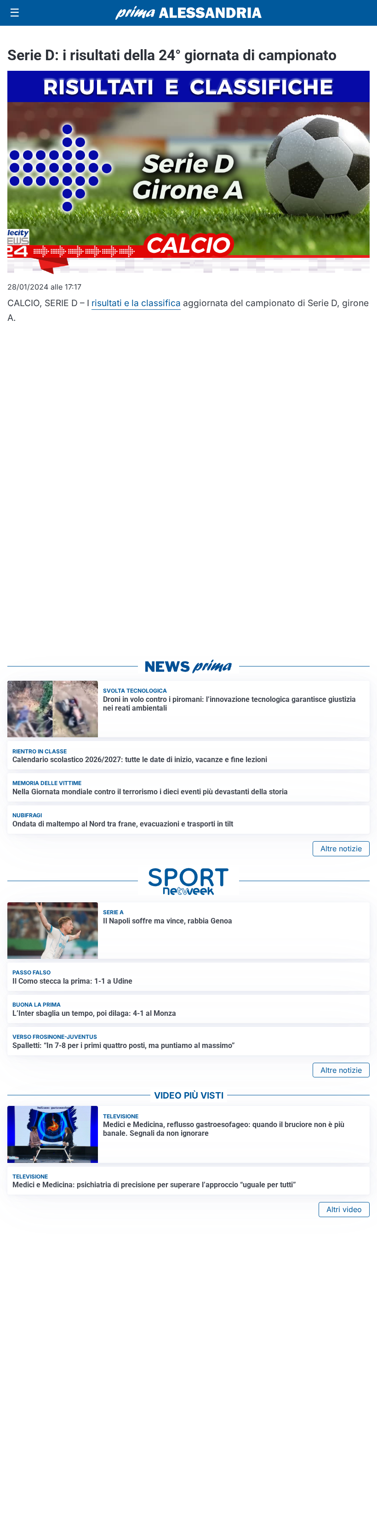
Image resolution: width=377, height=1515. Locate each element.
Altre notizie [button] (341, 848)
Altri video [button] (344, 1209)
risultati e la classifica (136, 302)
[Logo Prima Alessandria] (188, 13)
